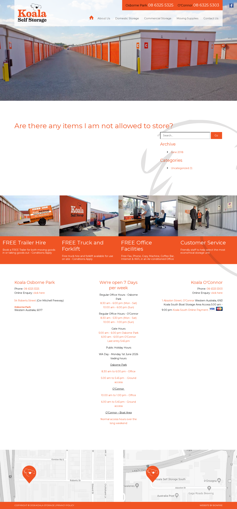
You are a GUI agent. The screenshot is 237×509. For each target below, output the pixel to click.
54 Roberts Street (25, 300)
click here (39, 292)
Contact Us (211, 18)
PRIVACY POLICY (65, 505)
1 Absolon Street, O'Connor (178, 300)
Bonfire (218, 505)
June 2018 (177, 152)
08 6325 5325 (160, 5)
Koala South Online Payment (190, 309)
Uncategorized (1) (181, 168)
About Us (104, 18)
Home (91, 17)
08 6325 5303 (206, 5)
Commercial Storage (157, 18)
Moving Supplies (187, 18)
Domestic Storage (127, 18)
